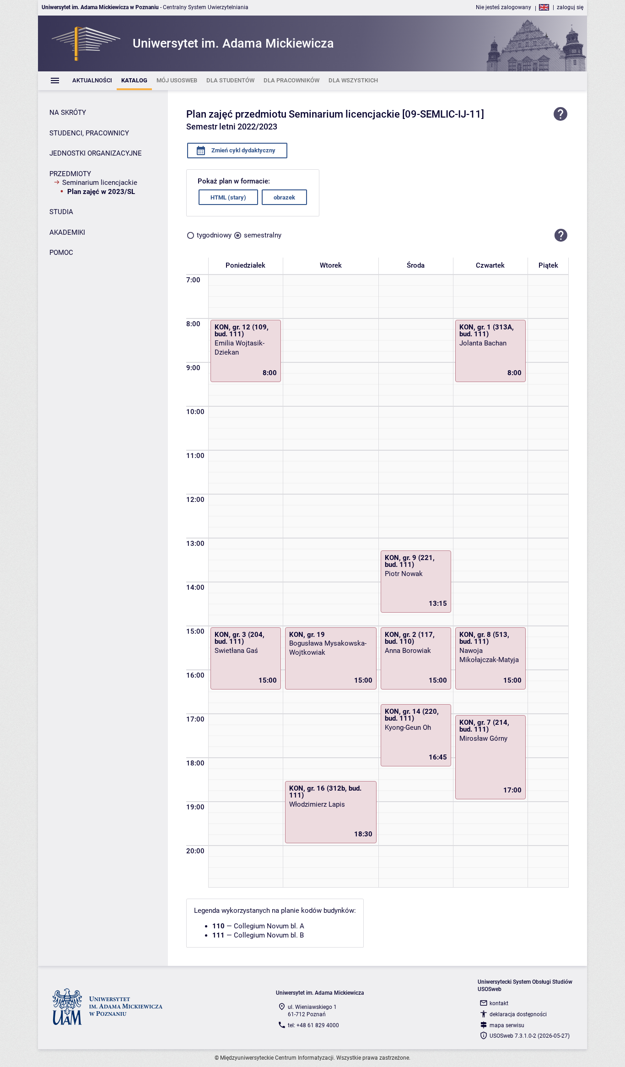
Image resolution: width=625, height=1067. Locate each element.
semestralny (262, 235)
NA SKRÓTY (67, 112)
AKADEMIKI (67, 232)
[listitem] (92, 80)
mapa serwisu (507, 1025)
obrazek (284, 197)
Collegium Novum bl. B (269, 935)
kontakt (499, 1003)
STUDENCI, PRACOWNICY (89, 133)
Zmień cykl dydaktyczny (242, 150)
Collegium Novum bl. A (269, 926)
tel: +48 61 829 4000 (313, 1025)
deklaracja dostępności (518, 1014)
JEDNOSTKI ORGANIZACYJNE (95, 153)
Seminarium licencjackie (99, 182)
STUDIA (61, 212)
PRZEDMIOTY (70, 174)
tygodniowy (214, 235)
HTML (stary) (228, 197)
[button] (561, 235)
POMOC (61, 252)
